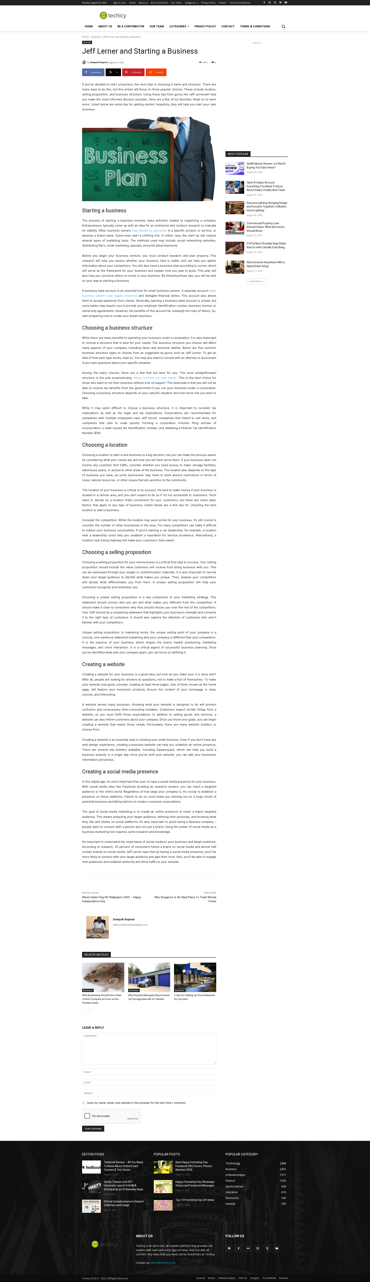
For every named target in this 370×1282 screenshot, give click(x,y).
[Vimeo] (280, 3)
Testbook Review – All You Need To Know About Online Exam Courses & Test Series (123, 1166)
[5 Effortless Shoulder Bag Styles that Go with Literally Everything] (234, 248)
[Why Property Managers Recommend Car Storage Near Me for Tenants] (149, 977)
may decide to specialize (149, 230)
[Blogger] (229, 1248)
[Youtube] (285, 3)
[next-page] (90, 1011)
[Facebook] (264, 3)
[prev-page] (84, 1011)
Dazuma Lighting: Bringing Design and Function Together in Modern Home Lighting (267, 206)
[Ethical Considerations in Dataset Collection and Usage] (91, 1206)
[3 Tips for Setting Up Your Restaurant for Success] (195, 977)
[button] (283, 26)
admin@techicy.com (163, 1263)
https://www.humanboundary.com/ (130, 924)
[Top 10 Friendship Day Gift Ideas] (163, 1204)
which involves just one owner (155, 378)
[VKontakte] (276, 1248)
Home (85, 36)
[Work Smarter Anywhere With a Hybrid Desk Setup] (234, 267)
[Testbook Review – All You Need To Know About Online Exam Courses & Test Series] (91, 1167)
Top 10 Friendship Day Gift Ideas (195, 1199)
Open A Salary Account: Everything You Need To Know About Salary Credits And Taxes (266, 186)
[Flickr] (248, 1248)
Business (96, 36)
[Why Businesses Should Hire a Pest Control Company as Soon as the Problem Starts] (103, 977)
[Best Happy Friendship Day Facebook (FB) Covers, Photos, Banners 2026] (163, 1167)
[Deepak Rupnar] (84, 62)
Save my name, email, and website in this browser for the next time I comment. (136, 1102)
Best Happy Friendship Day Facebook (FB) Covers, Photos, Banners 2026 (194, 1166)
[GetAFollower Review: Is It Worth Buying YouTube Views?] (234, 168)
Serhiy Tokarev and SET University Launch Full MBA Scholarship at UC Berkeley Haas (123, 1185)
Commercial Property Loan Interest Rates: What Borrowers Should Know (266, 227)
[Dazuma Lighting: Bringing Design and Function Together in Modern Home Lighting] (234, 207)
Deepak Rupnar (99, 62)
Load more (255, 281)
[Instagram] (269, 3)
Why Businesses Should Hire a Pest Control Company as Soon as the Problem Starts (101, 999)
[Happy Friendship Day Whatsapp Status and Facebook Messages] (163, 1186)
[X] (275, 3)
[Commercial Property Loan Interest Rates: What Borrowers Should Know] (234, 228)
